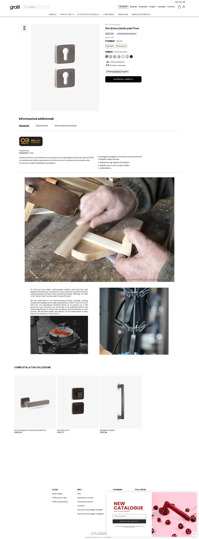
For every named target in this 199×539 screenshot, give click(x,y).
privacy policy (123, 526)
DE (180, 2)
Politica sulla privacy (60, 502)
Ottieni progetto (117, 72)
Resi (79, 494)
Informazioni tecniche (66, 126)
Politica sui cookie (59, 498)
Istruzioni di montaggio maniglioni (90, 514)
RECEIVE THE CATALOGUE (129, 521)
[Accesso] (185, 7)
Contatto (81, 506)
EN (176, 2)
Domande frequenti (85, 502)
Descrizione (42, 126)
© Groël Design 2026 (92, 537)
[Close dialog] (194, 494)
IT (184, 2)
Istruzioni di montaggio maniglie (89, 510)
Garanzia (24, 126)
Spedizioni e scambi (85, 498)
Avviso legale (57, 494)
